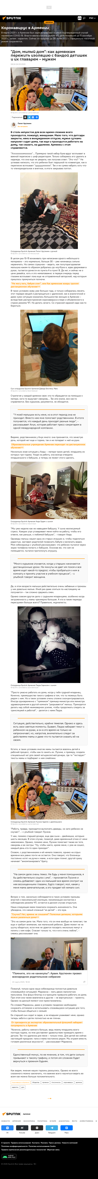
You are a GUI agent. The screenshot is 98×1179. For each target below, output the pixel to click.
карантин (15, 1087)
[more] (84, 981)
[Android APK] (9, 1157)
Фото (74, 1121)
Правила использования (21, 1143)
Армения (45, 1082)
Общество (35, 1082)
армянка (79, 1082)
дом (22, 1087)
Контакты (36, 1143)
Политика (42, 1121)
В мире (53, 1121)
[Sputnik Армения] (12, 20)
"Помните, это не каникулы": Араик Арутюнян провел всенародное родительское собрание (47, 975)
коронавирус (68, 1082)
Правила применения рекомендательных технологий (23, 1150)
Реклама (44, 1143)
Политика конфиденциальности (14, 1146)
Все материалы (23, 126)
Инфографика (86, 1121)
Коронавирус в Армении (20, 1082)
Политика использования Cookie (42, 1146)
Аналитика (64, 1121)
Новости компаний (69, 1143)
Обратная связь (53, 1150)
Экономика (29, 1121)
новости (5, 1121)
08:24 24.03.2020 (18, 64)
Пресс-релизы (55, 1143)
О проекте (5, 1143)
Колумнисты (56, 1082)
